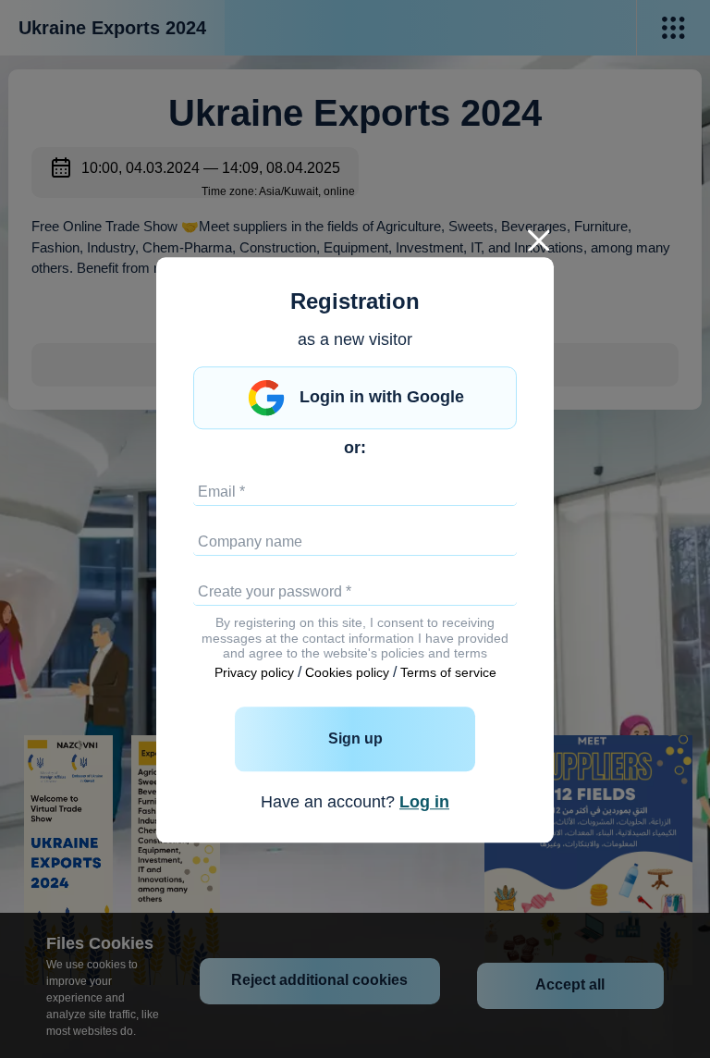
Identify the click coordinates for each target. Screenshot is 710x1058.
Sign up (355, 738)
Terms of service (448, 673)
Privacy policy (254, 673)
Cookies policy (347, 673)
